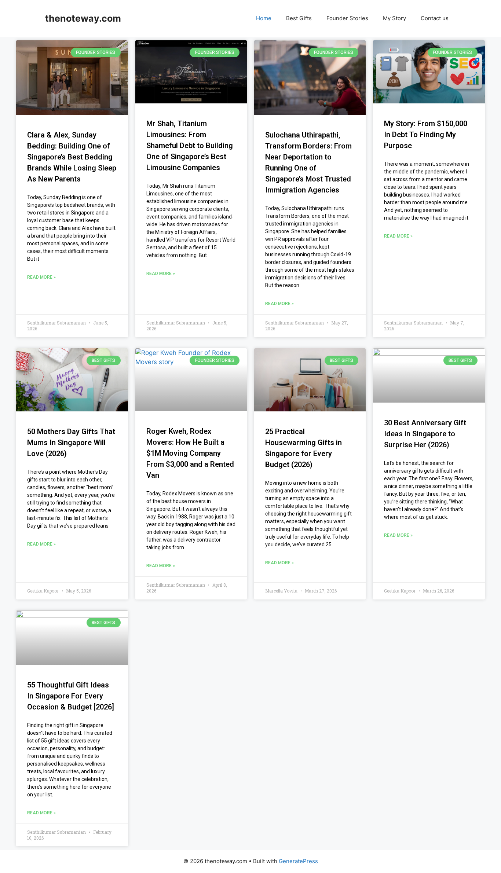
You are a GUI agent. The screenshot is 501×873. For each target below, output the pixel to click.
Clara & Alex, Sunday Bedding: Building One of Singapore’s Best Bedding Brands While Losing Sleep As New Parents (71, 157)
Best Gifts (299, 18)
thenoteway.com (83, 18)
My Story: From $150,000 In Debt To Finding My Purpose (425, 134)
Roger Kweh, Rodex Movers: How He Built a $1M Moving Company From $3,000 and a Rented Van (190, 453)
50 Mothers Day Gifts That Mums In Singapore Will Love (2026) (71, 442)
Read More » (41, 277)
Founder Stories (347, 18)
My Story (394, 18)
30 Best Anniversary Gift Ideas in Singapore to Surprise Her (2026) (425, 433)
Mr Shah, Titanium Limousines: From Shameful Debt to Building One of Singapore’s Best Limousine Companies (189, 145)
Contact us (435, 18)
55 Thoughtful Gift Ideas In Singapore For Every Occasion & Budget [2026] (70, 696)
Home (263, 18)
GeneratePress (298, 861)
